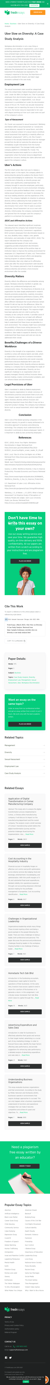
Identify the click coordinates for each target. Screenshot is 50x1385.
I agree (26, 1381)
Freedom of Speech (12, 1241)
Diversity (32, 677)
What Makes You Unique (13, 1290)
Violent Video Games (32, 1287)
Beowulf (28, 1214)
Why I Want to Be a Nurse (34, 1290)
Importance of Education (34, 1252)
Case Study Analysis (21, 677)
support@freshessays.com (18, 1350)
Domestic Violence (31, 1234)
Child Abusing (10, 1224)
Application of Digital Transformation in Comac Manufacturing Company (21, 801)
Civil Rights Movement (33, 1224)
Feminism (28, 1238)
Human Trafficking (11, 1248)
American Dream (31, 1210)
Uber (19, 683)
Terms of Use (9, 1322)
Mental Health (9, 1262)
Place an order (25, 561)
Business (13, 24)
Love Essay (29, 1259)
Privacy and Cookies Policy (14, 1325)
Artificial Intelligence (12, 1214)
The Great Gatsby (31, 1280)
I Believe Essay (30, 1248)
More (39, 1379)
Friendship (28, 1241)
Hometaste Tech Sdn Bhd (20, 973)
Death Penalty (30, 1231)
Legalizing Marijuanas (12, 1259)
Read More (29, 834)
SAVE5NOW (34, 5)
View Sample (25, 845)
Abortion (8, 1210)
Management (26, 680)
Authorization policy (12, 1329)
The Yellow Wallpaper (12, 1283)
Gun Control (29, 1245)
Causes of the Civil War (33, 1221)
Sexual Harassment (12, 759)
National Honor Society (33, 1262)
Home (7, 24)
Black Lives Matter (11, 1217)
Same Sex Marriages (32, 1273)
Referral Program (11, 1332)
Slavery (7, 1276)
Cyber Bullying (10, 1231)
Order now (37, 12)
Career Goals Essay (11, 1221)
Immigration (9, 1252)
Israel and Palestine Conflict (14, 1255)
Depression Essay (11, 1234)
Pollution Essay (10, 1269)
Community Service (12, 1228)
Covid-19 (8, 1238)
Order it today (25, 1166)
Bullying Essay (30, 1217)
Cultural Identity (31, 1228)
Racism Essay (30, 1269)
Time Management (31, 1283)
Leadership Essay (31, 1255)
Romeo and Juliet (11, 1273)
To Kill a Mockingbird (12, 1287)
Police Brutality (30, 1266)
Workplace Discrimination (31, 683)
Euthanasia (8, 1280)
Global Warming (10, 1245)
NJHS (6, 1266)
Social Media (29, 1276)
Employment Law (14, 680)
